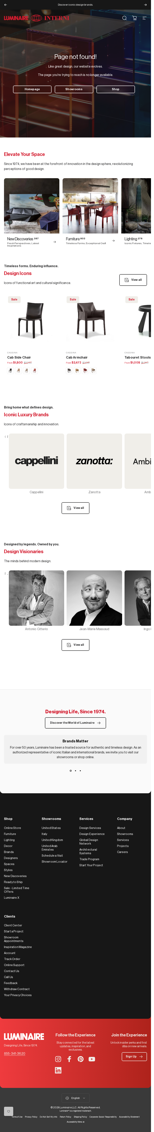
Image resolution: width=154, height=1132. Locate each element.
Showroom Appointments (13, 939)
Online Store (12, 828)
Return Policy (65, 1117)
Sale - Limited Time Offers (16, 890)
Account (9, 953)
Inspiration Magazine (18, 947)
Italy (44, 834)
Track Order (12, 959)
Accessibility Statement (129, 1117)
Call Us (8, 977)
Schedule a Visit (52, 855)
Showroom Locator (55, 861)
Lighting (9, 840)
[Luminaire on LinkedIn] (58, 1070)
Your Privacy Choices (18, 995)
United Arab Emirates (50, 848)
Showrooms (125, 834)
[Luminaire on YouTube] (92, 1059)
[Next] (145, 5)
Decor (8, 846)
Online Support (14, 965)
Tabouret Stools (138, 357)
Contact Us (11, 971)
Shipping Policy (80, 1117)
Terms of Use (16, 1117)
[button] (134, 1056)
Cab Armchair (77, 357)
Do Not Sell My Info (48, 1117)
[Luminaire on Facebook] (69, 1059)
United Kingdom (52, 840)
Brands (9, 852)
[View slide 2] (75, 770)
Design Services (90, 828)
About (121, 828)
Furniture (10, 834)
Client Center (13, 925)
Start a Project (13, 931)
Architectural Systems (88, 851)
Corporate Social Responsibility (103, 1117)
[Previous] (5, 5)
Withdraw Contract (17, 989)
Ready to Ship (13, 882)
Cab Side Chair (19, 357)
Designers (11, 858)
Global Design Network (88, 842)
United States (51, 828)
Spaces (9, 864)
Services (123, 840)
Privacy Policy (31, 1117)
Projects (123, 846)
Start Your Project (91, 865)
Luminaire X (11, 897)
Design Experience (92, 834)
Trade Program (89, 859)
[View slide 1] (70, 770)
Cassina (12, 353)
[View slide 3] (80, 770)
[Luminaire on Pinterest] (80, 1059)
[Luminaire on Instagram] (58, 1059)
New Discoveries (15, 876)
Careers (122, 852)
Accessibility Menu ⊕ (75, 1122)
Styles (8, 870)
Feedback (10, 983)
